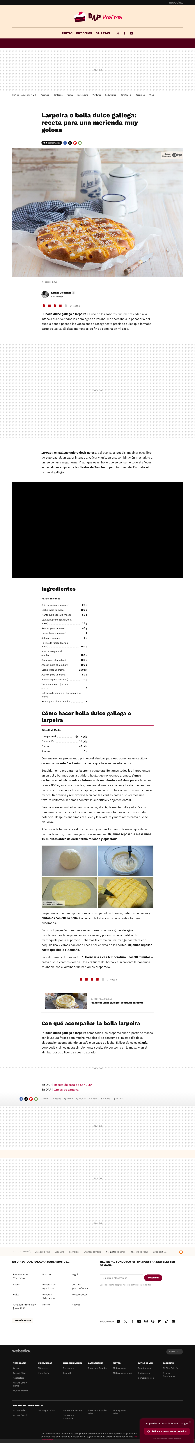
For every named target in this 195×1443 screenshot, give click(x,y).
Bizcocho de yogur (140, 1252)
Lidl (34, 95)
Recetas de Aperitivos (48, 1286)
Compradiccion (146, 1378)
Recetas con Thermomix (20, 1276)
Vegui (75, 1274)
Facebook (124, 33)
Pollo (16, 1294)
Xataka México (20, 1410)
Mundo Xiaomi (20, 1390)
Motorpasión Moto (122, 1373)
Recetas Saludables (48, 1296)
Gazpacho (60, 1252)
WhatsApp (118, 1320)
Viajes (16, 1284)
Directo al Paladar (97, 1368)
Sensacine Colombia (68, 1416)
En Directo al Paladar (101, 999)
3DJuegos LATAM (46, 1410)
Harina (119, 1098)
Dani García (126, 95)
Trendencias (144, 1368)
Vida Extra (43, 1373)
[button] (62, 293)
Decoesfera (144, 1373)
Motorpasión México (119, 1412)
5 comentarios (53, 143)
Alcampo (45, 95)
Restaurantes (79, 1294)
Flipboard (75, 143)
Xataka (16, 1368)
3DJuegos (43, 1368)
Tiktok (166, 1320)
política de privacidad (141, 1285)
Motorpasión (119, 1368)
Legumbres (110, 95)
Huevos (76, 1304)
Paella (70, 95)
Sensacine (68, 1368)
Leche (94, 1098)
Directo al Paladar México (97, 1412)
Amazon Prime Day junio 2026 (24, 1306)
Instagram (146, 1320)
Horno (70, 1098)
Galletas (103, 33)
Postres (97, 17)
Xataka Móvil (19, 1373)
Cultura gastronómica (80, 1286)
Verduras (96, 95)
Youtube (131, 33)
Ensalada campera (93, 1252)
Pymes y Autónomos (169, 1374)
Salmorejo (74, 1252)
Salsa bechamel (161, 1252)
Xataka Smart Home (20, 1384)
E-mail (80, 143)
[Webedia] (175, 2)
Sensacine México (72, 1410)
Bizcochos (84, 33)
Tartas (67, 33)
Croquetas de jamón (116, 1252)
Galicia (106, 1098)
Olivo (151, 95)
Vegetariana (82, 95)
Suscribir (153, 1278)
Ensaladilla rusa (42, 1252)
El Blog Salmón (171, 1368)
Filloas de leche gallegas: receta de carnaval (117, 1002)
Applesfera (18, 1378)
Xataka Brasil (20, 1415)
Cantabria (57, 95)
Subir (172, 1351)
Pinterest (152, 1320)
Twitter (118, 33)
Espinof (67, 1373)
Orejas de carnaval (66, 1089)
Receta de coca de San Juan (73, 1085)
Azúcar (82, 1098)
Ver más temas (23, 1320)
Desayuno (140, 95)
